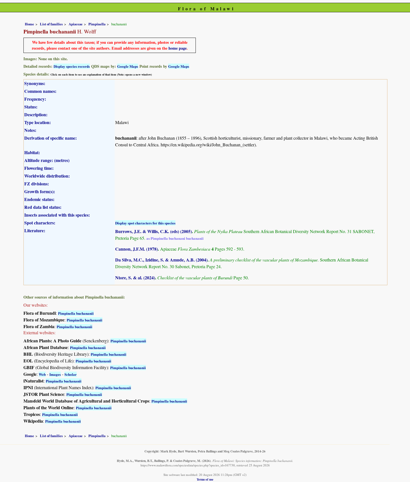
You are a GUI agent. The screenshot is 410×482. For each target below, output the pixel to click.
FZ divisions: (36, 183)
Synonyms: (34, 83)
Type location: (37, 122)
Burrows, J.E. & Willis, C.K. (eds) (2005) (153, 231)
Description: (35, 114)
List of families (51, 23)
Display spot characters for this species (145, 223)
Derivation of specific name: (50, 138)
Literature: (34, 230)
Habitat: (32, 152)
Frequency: (35, 99)
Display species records (72, 66)
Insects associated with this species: (57, 215)
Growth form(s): (39, 191)
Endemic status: (39, 199)
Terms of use (205, 479)
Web (42, 374)
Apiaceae (76, 23)
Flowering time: (39, 168)
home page (177, 48)
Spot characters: (39, 222)
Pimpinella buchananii (76, 313)
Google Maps (127, 66)
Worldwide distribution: (47, 176)
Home (29, 23)
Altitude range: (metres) (46, 160)
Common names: (40, 91)
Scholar (70, 374)
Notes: (30, 130)
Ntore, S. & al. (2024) (135, 277)
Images (55, 374)
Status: (30, 106)
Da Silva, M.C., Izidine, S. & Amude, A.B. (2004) (161, 259)
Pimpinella (96, 23)
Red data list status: (42, 207)
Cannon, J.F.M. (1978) (136, 249)
